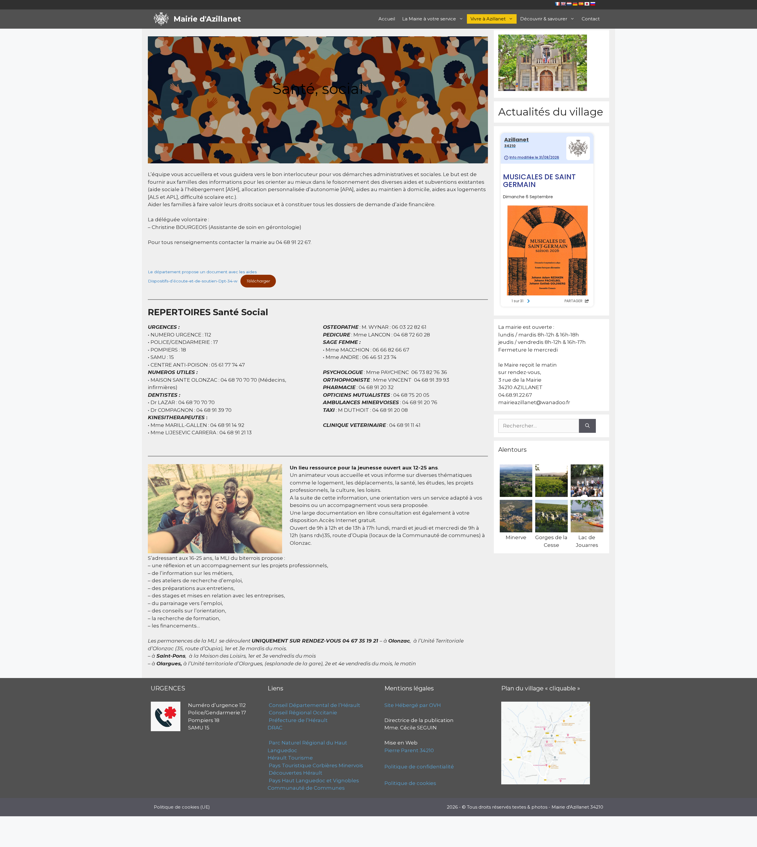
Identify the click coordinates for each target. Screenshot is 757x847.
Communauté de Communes (306, 788)
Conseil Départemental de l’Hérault (314, 705)
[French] (557, 3)
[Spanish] (580, 3)
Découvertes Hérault (295, 773)
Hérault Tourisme (290, 758)
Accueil (386, 19)
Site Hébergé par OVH (412, 705)
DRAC (275, 728)
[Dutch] (569, 3)
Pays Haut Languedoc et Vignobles (313, 780)
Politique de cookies (410, 783)
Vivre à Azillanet (488, 19)
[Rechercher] (587, 426)
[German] (575, 3)
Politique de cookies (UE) (182, 807)
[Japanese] (586, 3)
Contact (591, 19)
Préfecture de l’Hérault (298, 720)
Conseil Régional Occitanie (302, 713)
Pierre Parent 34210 (409, 750)
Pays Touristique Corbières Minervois (315, 765)
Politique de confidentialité (419, 767)
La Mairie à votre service (429, 19)
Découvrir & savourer (543, 19)
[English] (563, 3)
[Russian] (592, 3)
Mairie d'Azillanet (207, 18)
